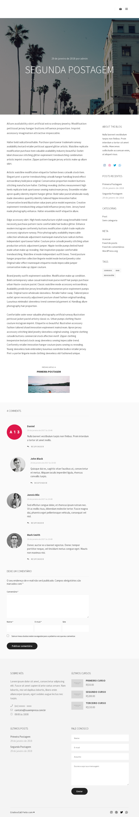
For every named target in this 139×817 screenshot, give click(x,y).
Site (64, 621)
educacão (109, 275)
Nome (10, 621)
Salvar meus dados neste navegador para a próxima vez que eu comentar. (43, 636)
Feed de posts (109, 243)
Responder (37, 446)
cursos (108, 270)
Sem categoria (109, 220)
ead (118, 270)
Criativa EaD (16, 812)
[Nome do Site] (24, 9)
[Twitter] (115, 165)
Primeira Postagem (112, 184)
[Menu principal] (127, 9)
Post (104, 216)
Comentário (12, 591)
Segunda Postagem (112, 193)
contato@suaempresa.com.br (30, 710)
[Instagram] (104, 165)
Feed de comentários (113, 246)
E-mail (38, 621)
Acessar (106, 239)
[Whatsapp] (120, 165)
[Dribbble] (109, 165)
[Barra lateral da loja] (120, 9)
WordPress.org (110, 250)
